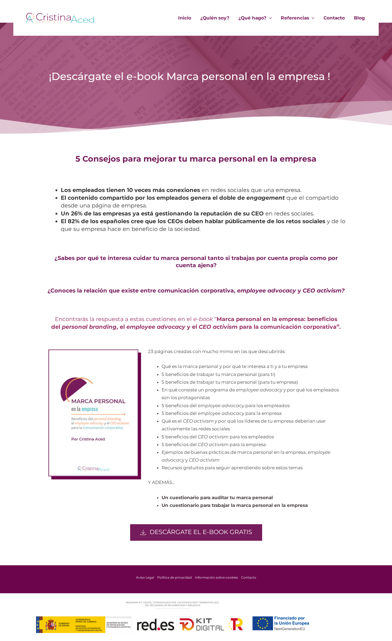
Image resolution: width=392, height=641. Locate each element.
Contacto (334, 18)
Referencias (295, 18)
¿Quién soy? (214, 18)
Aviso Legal (145, 577)
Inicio (184, 18)
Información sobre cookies (216, 577)
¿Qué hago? (252, 18)
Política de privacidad (174, 577)
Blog (359, 18)
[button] (269, 18)
